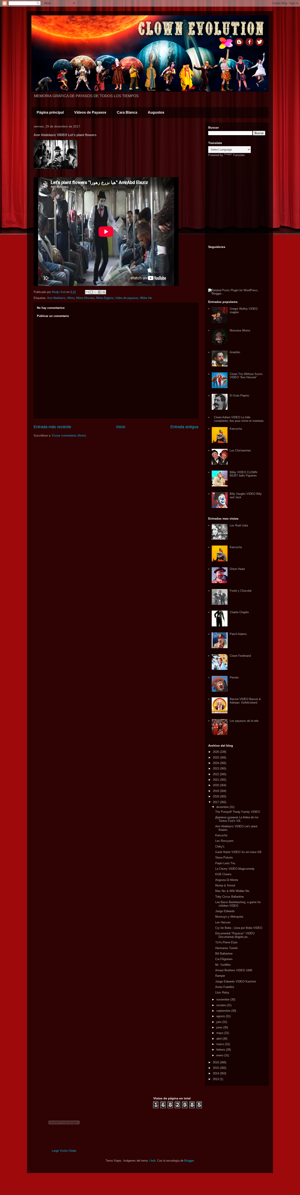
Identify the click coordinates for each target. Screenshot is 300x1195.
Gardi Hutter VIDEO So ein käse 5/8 (238, 852)
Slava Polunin (224, 857)
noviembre (223, 999)
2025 (216, 757)
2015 (216, 1067)
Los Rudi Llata (239, 525)
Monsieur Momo (240, 330)
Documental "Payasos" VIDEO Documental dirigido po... (235, 935)
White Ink (146, 298)
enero (220, 1055)
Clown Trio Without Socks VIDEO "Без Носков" (246, 375)
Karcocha (236, 428)
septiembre (223, 1010)
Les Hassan (222, 922)
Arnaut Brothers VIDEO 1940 (233, 970)
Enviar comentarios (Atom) (69, 435)
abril (219, 1038)
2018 (216, 796)
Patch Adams (238, 634)
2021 (216, 779)
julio (219, 1022)
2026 (216, 751)
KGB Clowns (223, 874)
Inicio (120, 427)
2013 (216, 1079)
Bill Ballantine (224, 953)
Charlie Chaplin (239, 612)
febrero (221, 1049)
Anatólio (235, 352)
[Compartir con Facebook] (100, 292)
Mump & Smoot (225, 885)
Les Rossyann (224, 840)
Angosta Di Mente (226, 880)
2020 (216, 785)
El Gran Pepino (239, 395)
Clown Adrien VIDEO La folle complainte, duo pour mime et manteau (239, 419)
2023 (216, 768)
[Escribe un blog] (91, 292)
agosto (221, 1016)
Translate (239, 155)
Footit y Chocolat (240, 590)
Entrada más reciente (52, 427)
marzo (220, 1044)
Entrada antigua (184, 427)
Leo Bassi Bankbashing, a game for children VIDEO (238, 903)
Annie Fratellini (224, 987)
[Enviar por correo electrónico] (87, 292)
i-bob (152, 1160)
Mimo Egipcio (105, 298)
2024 (216, 763)
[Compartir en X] (95, 292)
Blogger (189, 1160)
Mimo (70, 298)
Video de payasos (126, 298)
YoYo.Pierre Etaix (226, 942)
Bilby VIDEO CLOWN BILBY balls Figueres (243, 474)
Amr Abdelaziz (56, 298)
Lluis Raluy (222, 992)
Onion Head (237, 569)
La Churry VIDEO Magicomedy (235, 868)
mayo (220, 1033)
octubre (221, 1005)
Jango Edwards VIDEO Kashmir (235, 981)
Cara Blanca (127, 112)
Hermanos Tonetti (226, 948)
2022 (216, 774)
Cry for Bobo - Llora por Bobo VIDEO (238, 927)
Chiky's (219, 846)
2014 (216, 1073)
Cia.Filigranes (224, 959)
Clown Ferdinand (240, 655)
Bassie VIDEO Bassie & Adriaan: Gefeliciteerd (245, 700)
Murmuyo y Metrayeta (229, 916)
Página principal (50, 112)
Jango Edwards (225, 911)
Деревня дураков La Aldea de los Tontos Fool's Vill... (236, 819)
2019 (216, 791)
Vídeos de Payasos (90, 112)
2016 (216, 1062)
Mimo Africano (85, 298)
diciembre (223, 807)
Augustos (156, 112)
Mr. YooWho (223, 964)
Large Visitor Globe (64, 1150)
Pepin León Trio (225, 863)
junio (219, 1027)
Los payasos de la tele (244, 720)
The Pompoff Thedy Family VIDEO (237, 811)
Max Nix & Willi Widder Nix (232, 891)
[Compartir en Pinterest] (104, 292)
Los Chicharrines (240, 450)
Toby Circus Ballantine (229, 896)
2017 (216, 802)
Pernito (234, 677)
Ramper (220, 975)
